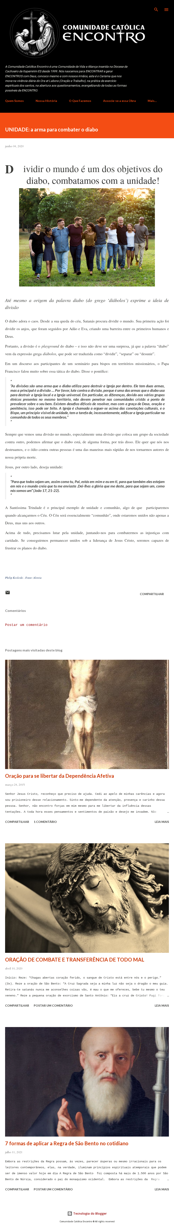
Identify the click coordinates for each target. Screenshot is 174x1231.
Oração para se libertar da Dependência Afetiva (59, 776)
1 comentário (45, 822)
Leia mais (162, 822)
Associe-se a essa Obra (119, 101)
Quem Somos (14, 101)
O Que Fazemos (80, 101)
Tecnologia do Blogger (89, 1213)
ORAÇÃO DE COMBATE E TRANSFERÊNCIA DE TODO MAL (74, 959)
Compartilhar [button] (152, 594)
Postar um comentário (26, 625)
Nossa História (46, 101)
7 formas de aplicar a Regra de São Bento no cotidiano (66, 1143)
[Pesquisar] (156, 7)
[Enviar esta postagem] (7, 594)
